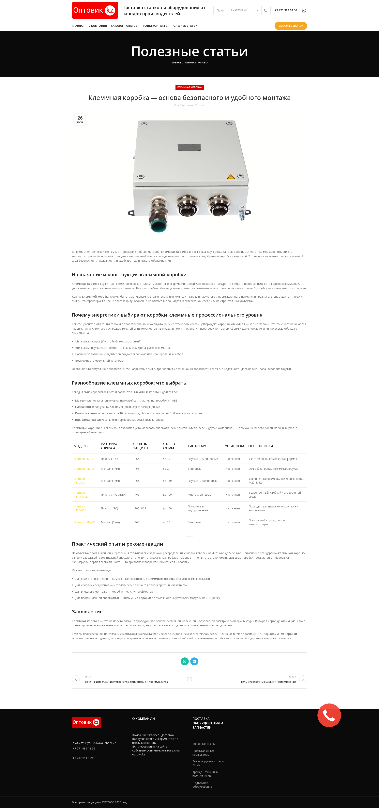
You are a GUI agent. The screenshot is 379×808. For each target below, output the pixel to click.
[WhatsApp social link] (304, 10)
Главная (176, 62)
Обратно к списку (189, 679)
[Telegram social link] (194, 661)
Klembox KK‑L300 (79, 481)
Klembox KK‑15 (84, 468)
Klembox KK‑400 (85, 522)
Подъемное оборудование (202, 785)
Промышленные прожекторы (203, 752)
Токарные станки (204, 744)
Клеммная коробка (196, 62)
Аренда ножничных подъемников (205, 774)
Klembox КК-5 (83, 459)
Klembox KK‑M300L (81, 494)
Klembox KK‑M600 (80, 508)
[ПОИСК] (266, 10)
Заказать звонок (291, 25)
